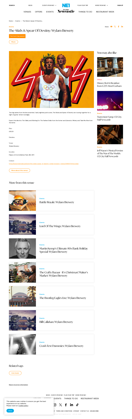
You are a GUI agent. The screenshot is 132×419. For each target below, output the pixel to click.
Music (13, 42)
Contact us (84, 411)
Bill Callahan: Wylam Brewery (56, 322)
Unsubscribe (94, 411)
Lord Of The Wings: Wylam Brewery (60, 226)
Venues (27, 12)
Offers (38, 12)
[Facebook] (65, 404)
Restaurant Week (105, 12)
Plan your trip (83, 5)
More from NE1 (100, 5)
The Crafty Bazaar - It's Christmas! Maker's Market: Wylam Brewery (64, 274)
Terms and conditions (64, 411)
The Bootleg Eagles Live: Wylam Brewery (63, 298)
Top (127, 414)
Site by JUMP (77, 414)
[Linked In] (71, 404)
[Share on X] (115, 26)
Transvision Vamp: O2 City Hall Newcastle (109, 118)
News (30, 5)
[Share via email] (111, 26)
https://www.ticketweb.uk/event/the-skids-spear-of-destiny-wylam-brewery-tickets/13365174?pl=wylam (44, 164)
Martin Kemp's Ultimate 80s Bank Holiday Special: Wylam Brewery (64, 250)
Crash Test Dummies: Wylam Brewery (61, 345)
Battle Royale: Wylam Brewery (57, 202)
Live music (15, 373)
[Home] (66, 11)
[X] (60, 404)
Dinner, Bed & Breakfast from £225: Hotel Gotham (109, 84)
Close (10, 411)
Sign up (120, 5)
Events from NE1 (48, 5)
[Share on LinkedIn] (122, 26)
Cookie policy (23, 406)
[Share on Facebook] (118, 26)
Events (50, 12)
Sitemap (76, 411)
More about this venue (19, 170)
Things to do (85, 12)
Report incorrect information (18, 385)
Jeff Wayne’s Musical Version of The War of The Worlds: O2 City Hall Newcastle (110, 153)
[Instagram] (54, 404)
